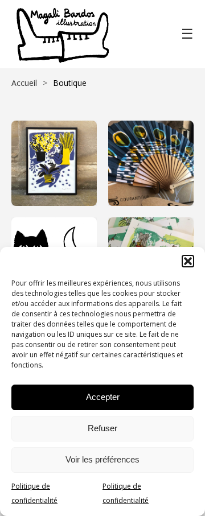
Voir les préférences (102, 459)
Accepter (103, 397)
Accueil (24, 82)
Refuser (102, 428)
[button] (188, 261)
